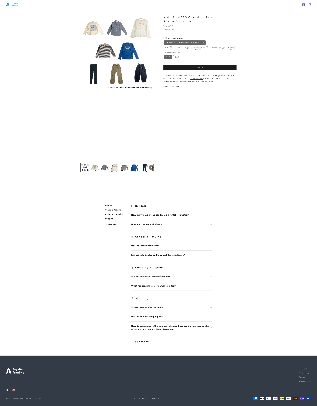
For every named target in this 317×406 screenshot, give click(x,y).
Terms (302, 377)
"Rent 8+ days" (196, 78)
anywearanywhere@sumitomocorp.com (23, 398)
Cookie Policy (305, 381)
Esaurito (200, 68)
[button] (84, 167)
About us (303, 369)
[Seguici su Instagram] (310, 4)
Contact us (304, 373)
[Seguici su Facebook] (303, 4)
